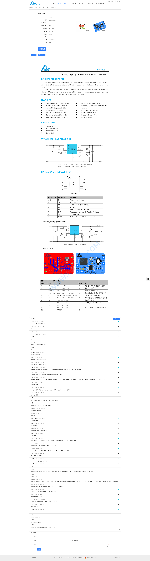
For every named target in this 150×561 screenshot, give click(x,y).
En (119, 1)
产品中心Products (63, 3)
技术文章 (90, 3)
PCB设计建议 (42, 54)
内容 (35, 544)
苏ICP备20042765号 (81, 557)
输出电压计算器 (100, 3)
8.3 (117, 557)
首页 (54, 3)
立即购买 (42, 49)
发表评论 (117, 318)
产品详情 (33, 54)
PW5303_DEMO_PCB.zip (99, 34)
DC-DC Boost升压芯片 (44, 7)
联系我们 (81, 3)
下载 (87, 30)
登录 (109, 1)
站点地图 (34, 557)
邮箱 (35, 540)
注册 (112, 1)
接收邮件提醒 (75, 540)
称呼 (35, 536)
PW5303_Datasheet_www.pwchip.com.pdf (85, 34)
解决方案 (73, 3)
